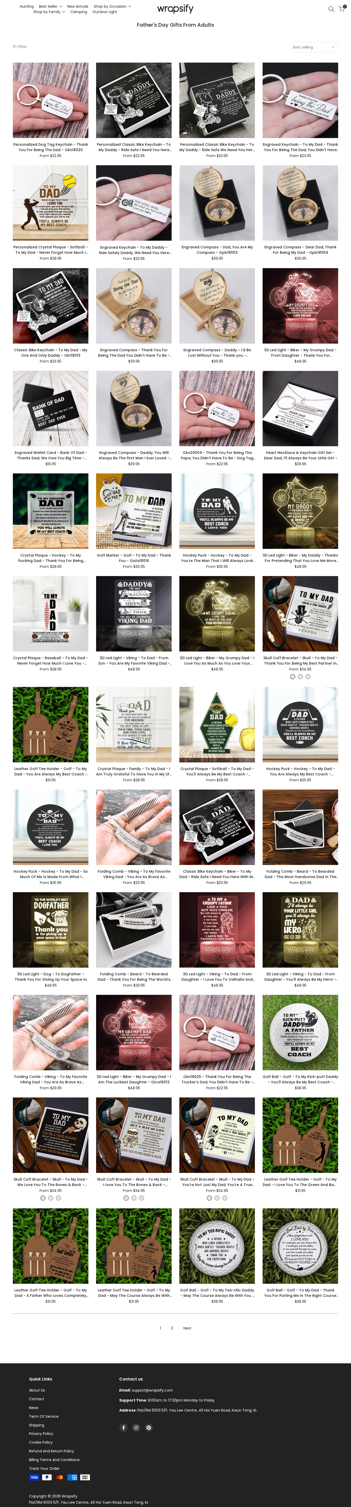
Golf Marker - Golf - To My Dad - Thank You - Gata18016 (134, 558)
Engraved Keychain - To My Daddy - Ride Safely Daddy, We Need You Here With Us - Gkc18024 (134, 250)
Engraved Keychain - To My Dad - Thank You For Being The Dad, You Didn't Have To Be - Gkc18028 (300, 147)
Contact (36, 1399)
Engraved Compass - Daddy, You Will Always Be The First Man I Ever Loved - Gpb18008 (134, 455)
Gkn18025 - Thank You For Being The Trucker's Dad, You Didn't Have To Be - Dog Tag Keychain (217, 1079)
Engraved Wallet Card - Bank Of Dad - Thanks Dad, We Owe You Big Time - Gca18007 (51, 455)
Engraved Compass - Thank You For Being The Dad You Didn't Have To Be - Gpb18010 (134, 352)
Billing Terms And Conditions (54, 1459)
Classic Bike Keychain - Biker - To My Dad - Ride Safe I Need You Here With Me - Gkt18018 (217, 874)
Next (187, 1328)
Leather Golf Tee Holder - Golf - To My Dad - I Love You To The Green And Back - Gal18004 (300, 1182)
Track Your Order (44, 1468)
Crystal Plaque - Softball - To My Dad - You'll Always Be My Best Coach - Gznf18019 (217, 771)
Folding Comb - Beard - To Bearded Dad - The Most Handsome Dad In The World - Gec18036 (300, 874)
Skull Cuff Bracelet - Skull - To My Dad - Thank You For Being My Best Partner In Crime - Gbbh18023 (300, 660)
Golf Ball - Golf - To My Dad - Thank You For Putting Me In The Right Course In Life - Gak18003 (300, 1293)
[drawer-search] (331, 9)
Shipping (36, 1425)
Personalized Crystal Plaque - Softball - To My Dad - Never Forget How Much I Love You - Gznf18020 (50, 250)
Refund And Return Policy (51, 1451)
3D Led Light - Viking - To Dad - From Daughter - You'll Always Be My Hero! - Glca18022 (300, 976)
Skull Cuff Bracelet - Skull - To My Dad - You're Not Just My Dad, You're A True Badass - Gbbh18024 (217, 1182)
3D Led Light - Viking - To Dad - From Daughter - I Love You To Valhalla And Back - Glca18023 (217, 976)
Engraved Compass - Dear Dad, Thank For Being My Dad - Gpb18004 (300, 250)
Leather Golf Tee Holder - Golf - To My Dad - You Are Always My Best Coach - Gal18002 (50, 771)
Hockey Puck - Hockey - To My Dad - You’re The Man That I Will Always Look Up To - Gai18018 (217, 558)
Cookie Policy (41, 1442)
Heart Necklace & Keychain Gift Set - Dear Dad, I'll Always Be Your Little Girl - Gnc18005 (300, 455)
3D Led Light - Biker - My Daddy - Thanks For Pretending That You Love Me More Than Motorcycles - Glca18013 (300, 558)
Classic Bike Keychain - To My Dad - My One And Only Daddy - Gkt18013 (50, 352)
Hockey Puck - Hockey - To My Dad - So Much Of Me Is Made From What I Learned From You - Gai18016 (51, 874)
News (33, 1407)
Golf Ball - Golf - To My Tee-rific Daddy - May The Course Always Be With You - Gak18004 (217, 1293)
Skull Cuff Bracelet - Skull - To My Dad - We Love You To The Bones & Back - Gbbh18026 (51, 1182)
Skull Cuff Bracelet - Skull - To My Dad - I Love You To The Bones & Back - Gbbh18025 (134, 1182)
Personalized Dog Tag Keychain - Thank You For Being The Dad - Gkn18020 (50, 147)
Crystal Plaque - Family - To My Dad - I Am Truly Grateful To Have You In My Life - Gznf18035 (134, 771)
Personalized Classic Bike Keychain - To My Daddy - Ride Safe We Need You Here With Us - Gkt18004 (217, 147)
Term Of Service (44, 1416)
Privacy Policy (41, 1433)
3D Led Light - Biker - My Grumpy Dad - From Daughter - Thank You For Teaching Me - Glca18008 (300, 352)
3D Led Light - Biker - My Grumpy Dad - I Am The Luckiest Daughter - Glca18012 (134, 1079)
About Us (37, 1390)
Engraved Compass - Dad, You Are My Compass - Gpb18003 (217, 250)
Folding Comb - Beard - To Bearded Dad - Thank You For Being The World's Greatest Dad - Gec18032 (134, 976)
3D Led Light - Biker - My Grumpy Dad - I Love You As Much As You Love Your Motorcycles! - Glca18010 (217, 660)
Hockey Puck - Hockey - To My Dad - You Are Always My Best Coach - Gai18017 (300, 771)
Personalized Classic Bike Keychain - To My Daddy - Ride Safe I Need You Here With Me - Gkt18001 (134, 147)
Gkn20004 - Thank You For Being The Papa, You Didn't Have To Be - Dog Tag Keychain (217, 455)
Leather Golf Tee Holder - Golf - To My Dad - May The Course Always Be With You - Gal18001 (134, 1293)
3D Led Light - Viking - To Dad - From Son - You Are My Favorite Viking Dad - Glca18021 (134, 660)
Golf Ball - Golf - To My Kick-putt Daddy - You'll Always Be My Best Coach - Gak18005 (300, 1079)
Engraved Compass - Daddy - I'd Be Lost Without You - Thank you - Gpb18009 (217, 352)
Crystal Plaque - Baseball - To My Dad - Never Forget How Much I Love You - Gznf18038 (50, 660)
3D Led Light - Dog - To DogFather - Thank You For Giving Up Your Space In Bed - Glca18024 (51, 976)
